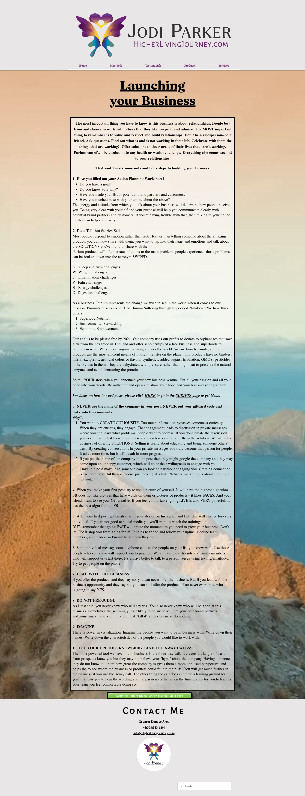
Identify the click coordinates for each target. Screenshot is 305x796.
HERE (150, 395)
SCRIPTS (184, 395)
